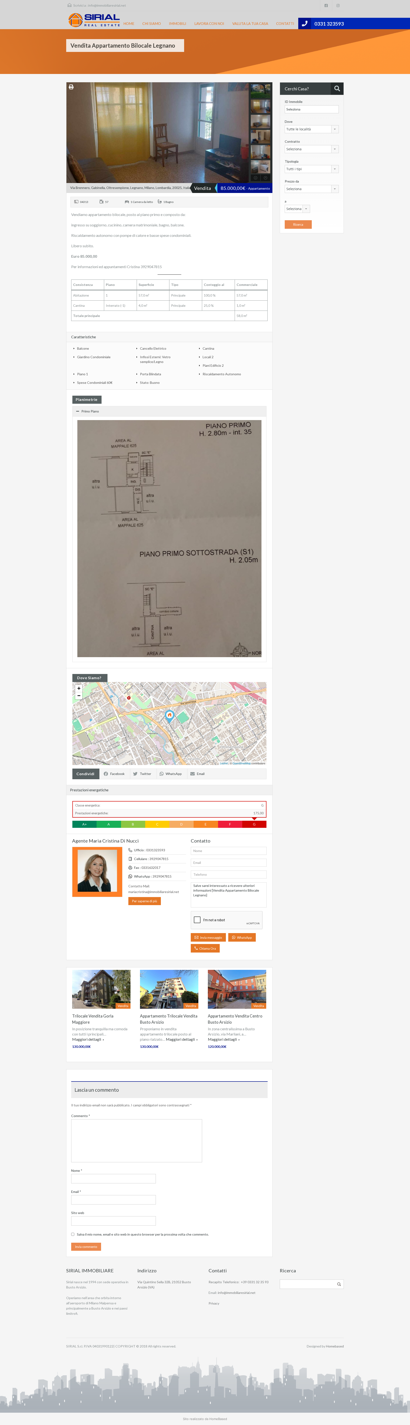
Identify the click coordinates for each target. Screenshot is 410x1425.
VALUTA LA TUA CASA (250, 23)
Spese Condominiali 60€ (94, 382)
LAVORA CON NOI (209, 23)
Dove (289, 121)
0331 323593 (329, 24)
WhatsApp (174, 774)
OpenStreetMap (242, 763)
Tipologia (291, 161)
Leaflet (224, 763)
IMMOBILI (177, 23)
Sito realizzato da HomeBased (205, 1419)
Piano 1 (82, 374)
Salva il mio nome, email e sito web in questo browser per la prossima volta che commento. (143, 1234)
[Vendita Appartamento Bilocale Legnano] (170, 717)
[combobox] (312, 129)
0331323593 (155, 850)
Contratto (292, 141)
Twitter (145, 774)
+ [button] (78, 688)
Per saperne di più (144, 901)
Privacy (214, 1303)
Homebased (335, 1346)
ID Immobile (294, 102)
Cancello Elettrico (153, 348)
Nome (76, 1170)
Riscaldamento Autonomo (222, 374)
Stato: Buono (150, 382)
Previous (70, 132)
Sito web (77, 1213)
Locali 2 (208, 357)
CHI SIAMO (151, 23)
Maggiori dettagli (87, 1039)
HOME (128, 23)
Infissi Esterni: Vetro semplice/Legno (155, 359)
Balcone (83, 348)
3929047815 (158, 859)
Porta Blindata (150, 374)
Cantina (208, 348)
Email (201, 774)
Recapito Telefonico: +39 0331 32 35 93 (239, 1282)
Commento (80, 1116)
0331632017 (150, 868)
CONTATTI (285, 23)
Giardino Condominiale (94, 357)
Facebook (117, 774)
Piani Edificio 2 (213, 365)
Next (244, 132)
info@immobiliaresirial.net (107, 5)
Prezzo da (292, 181)
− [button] (78, 696)
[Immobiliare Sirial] (94, 20)
